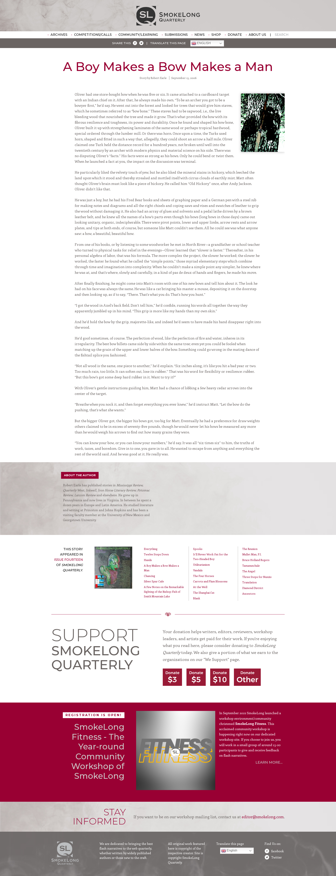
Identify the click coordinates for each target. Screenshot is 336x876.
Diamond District (252, 588)
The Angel (248, 571)
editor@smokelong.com (263, 816)
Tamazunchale (251, 565)
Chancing (149, 576)
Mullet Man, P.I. (252, 554)
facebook (277, 851)
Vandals (198, 570)
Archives (59, 35)
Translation (249, 582)
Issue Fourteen (68, 560)
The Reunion (249, 549)
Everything (151, 549)
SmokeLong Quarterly (168, 15)
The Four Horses (203, 576)
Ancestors (249, 593)
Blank (196, 598)
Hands (148, 560)
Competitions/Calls (93, 35)
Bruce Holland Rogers (256, 560)
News (199, 35)
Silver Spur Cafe (154, 581)
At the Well (200, 587)
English (203, 43)
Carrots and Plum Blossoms (210, 581)
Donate (235, 35)
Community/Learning (138, 35)
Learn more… (269, 762)
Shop (216, 35)
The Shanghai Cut (203, 592)
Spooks (197, 549)
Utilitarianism (201, 564)
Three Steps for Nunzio (257, 577)
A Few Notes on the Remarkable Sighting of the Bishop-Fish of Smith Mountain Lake (164, 591)
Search (281, 35)
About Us (257, 35)
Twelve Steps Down (156, 554)
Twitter (276, 857)
